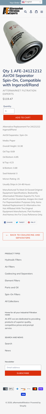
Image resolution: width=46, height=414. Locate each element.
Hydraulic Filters (13, 259)
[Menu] (41, 11)
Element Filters (12, 280)
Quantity (7, 106)
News (8, 350)
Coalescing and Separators (19, 273)
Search (8, 343)
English (28, 2)
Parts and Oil (11, 287)
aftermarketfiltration (21, 402)
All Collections (12, 301)
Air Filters (10, 266)
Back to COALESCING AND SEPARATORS (25, 236)
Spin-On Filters (12, 294)
